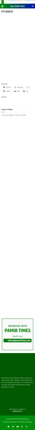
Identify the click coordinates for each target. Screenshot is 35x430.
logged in (12, 114)
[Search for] (33, 7)
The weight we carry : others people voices (16, 2)
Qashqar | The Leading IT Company (22, 421)
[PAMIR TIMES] (17, 6)
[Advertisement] (17, 61)
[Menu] (2, 7)
